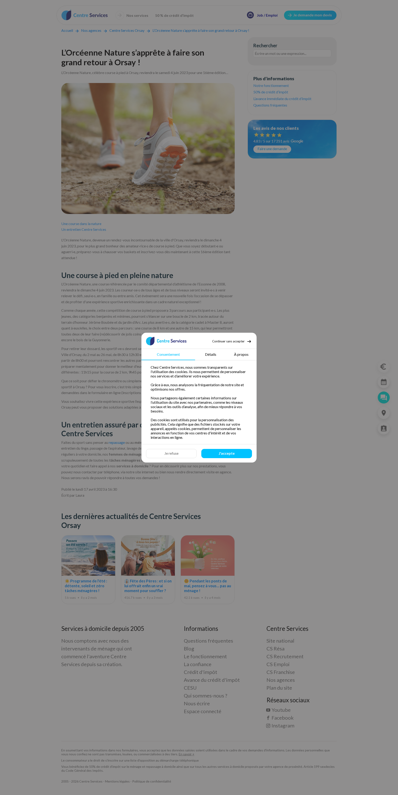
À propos (241, 354)
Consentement (168, 354)
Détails (210, 354)
